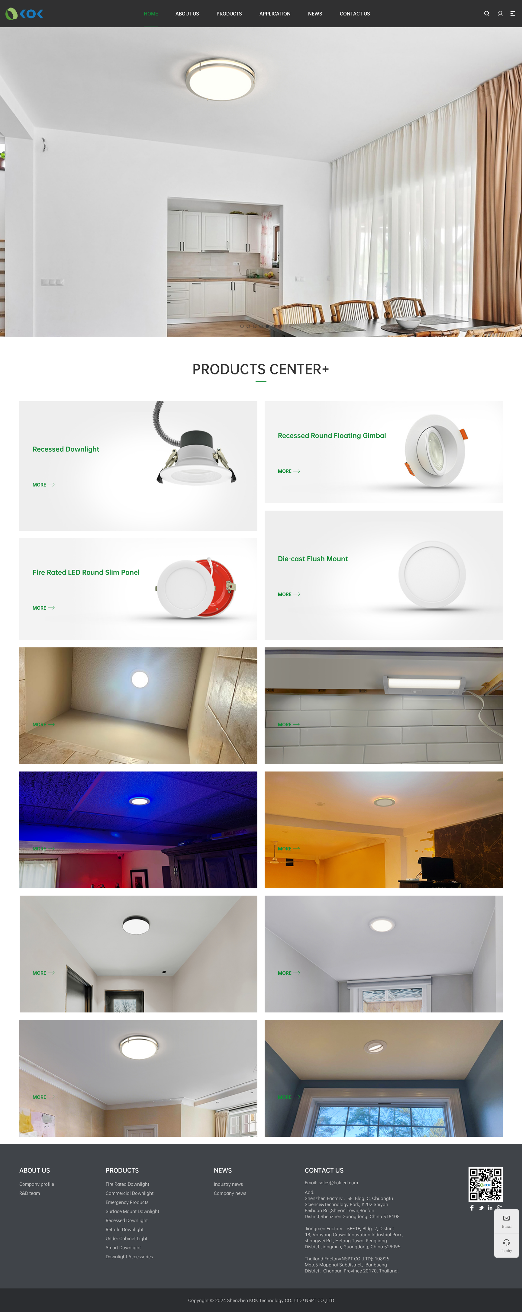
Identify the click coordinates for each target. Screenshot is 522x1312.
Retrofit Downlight (124, 1229)
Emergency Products (127, 1202)
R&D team (29, 1193)
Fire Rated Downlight (127, 1184)
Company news (230, 1193)
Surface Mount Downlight (132, 1211)
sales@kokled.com (338, 1182)
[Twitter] (481, 1208)
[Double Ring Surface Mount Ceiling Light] (261, 136)
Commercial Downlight (129, 1193)
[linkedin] (490, 1208)
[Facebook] (472, 1208)
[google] (499, 1208)
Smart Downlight (123, 1247)
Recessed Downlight (127, 1220)
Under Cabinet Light (126, 1238)
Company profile (36, 1184)
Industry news (228, 1184)
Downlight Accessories (129, 1256)
